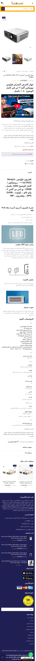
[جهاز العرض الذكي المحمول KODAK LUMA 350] (9, 472)
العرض (18, 71)
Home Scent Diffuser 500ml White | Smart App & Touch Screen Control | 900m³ (14, 553)
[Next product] (2, 71)
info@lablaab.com (20, 529)
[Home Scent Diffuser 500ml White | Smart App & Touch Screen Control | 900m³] (30, 555)
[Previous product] (6, 71)
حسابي (31, 632)
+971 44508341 (26, 523)
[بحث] (3, 9)
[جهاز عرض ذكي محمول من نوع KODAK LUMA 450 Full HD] (26, 472)
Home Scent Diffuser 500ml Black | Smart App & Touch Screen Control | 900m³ (14, 545)
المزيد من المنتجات (28, 142)
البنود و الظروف (29, 629)
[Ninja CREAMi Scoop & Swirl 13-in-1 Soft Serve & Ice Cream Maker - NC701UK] (30, 563)
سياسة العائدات (29, 641)
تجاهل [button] (2, 657)
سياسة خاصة (30, 626)
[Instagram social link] (28, 164)
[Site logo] (17, 3)
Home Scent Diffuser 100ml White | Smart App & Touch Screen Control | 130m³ (14, 537)
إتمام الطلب (30, 635)
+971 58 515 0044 (25, 526)
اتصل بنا (31, 620)
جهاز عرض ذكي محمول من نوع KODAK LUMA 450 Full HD (25, 483)
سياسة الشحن (29, 623)
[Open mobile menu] (32, 3)
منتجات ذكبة (25, 71)
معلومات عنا (30, 617)
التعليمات (31, 643)
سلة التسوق (30, 638)
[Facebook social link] (30, 164)
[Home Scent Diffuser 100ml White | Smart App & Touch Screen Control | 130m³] (30, 538)
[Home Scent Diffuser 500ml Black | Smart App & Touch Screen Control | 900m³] (30, 547)
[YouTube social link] (26, 164)
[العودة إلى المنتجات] (4, 71)
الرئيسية (31, 71)
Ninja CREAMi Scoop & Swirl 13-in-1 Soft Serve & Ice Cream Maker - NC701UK (14, 561)
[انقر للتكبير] (30, 47)
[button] (20, 466)
